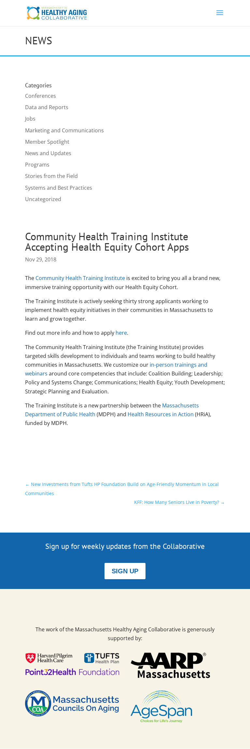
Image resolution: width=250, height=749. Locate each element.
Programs (37, 164)
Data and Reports (46, 107)
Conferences (40, 95)
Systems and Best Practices (58, 187)
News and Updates (48, 153)
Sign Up (125, 571)
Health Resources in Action (161, 414)
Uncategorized (43, 199)
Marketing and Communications (64, 130)
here (121, 332)
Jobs (30, 118)
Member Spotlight (47, 141)
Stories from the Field (51, 176)
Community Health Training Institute (80, 278)
